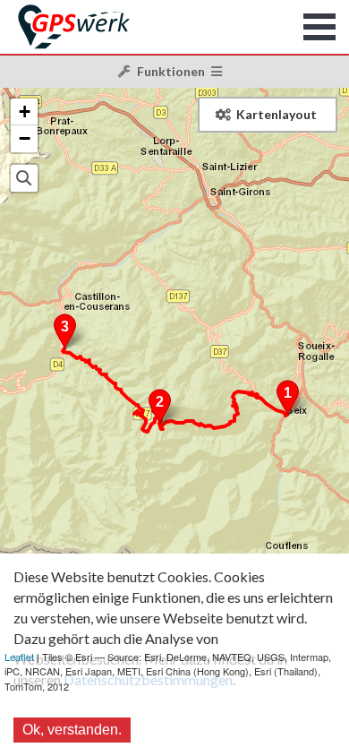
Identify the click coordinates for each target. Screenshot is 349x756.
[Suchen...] (24, 178)
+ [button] (24, 111)
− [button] (24, 138)
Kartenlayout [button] (276, 114)
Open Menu (319, 27)
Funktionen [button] (171, 71)
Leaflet (19, 656)
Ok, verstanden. (72, 729)
